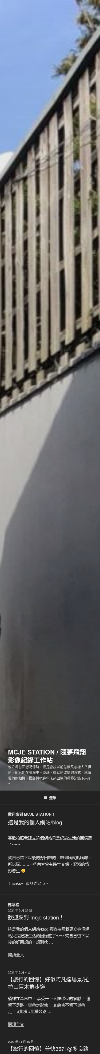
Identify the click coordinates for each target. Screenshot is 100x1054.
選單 (53, 797)
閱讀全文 (16, 954)
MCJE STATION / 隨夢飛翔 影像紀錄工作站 (47, 755)
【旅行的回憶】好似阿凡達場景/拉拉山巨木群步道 (48, 982)
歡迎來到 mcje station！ (35, 917)
